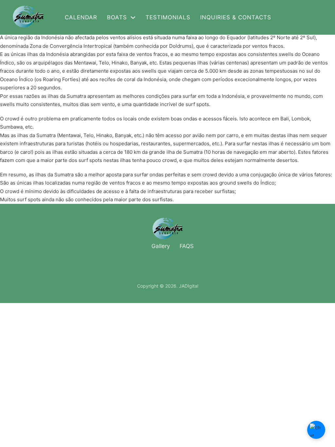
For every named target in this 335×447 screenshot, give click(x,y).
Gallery (160, 246)
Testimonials (168, 17)
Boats (117, 17)
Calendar (81, 17)
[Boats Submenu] (133, 17)
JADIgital (188, 286)
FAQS (187, 246)
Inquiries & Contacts (235, 17)
